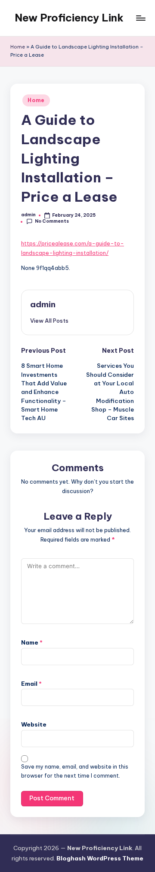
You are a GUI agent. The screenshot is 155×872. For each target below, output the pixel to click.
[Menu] (140, 17)
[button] (49, 320)
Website (33, 724)
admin (43, 304)
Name (32, 642)
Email (31, 683)
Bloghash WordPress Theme (99, 858)
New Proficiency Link (69, 17)
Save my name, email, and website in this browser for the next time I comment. (74, 771)
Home (17, 47)
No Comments (52, 221)
